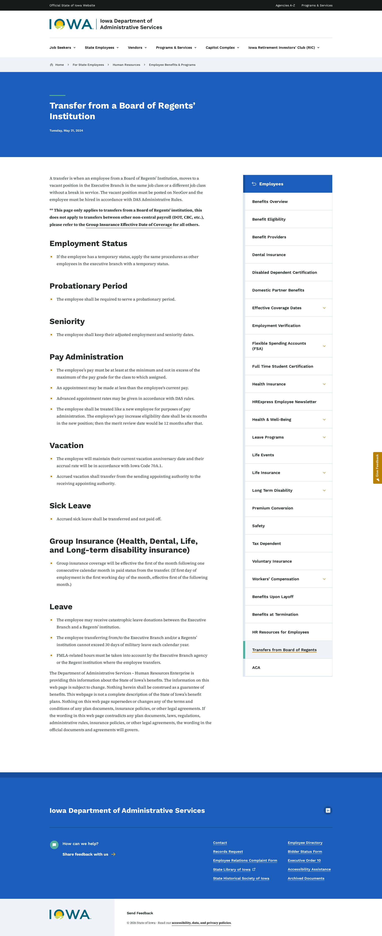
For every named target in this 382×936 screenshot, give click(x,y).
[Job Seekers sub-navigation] (74, 47)
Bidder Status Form (305, 851)
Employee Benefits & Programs (172, 64)
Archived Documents (306, 878)
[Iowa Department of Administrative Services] (72, 24)
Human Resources (126, 64)
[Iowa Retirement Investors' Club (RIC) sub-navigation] (318, 47)
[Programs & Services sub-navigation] (195, 47)
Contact (220, 843)
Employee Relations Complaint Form (245, 860)
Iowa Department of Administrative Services (131, 24)
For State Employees (88, 64)
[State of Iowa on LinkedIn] (328, 814)
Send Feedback (140, 913)
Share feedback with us (85, 854)
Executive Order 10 (304, 860)
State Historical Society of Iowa (241, 878)
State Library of (231, 869)
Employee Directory (305, 843)
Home (59, 64)
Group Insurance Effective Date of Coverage (129, 224)
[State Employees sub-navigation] (117, 47)
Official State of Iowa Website (72, 5)
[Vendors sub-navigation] (145, 47)
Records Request (228, 851)
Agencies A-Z (285, 5)
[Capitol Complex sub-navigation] (238, 47)
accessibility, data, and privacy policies (201, 922)
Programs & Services (317, 5)
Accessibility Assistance (309, 869)
